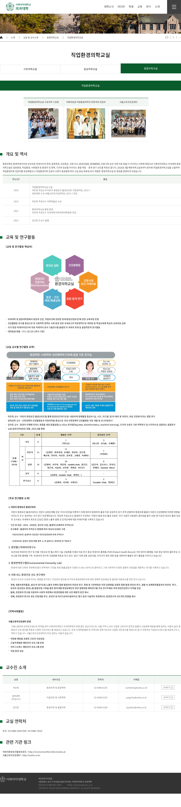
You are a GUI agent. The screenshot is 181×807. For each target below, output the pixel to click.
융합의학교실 (53, 37)
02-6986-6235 (100, 697)
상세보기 (166, 687)
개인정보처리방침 (45, 778)
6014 (59, 785)
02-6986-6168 (100, 707)
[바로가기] (18, 7)
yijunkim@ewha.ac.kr (136, 707)
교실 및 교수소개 (30, 37)
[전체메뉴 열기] (174, 7)
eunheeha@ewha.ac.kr (136, 687)
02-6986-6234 (100, 687)
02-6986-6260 (15, 730)
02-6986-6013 (51, 785)
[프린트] (166, 37)
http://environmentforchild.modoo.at (46, 751)
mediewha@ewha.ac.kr (83, 785)
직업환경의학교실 (75, 37)
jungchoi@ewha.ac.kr (136, 697)
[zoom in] (173, 37)
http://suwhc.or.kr (31, 755)
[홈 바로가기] (1, 37)
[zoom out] (180, 37)
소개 (13, 37)
